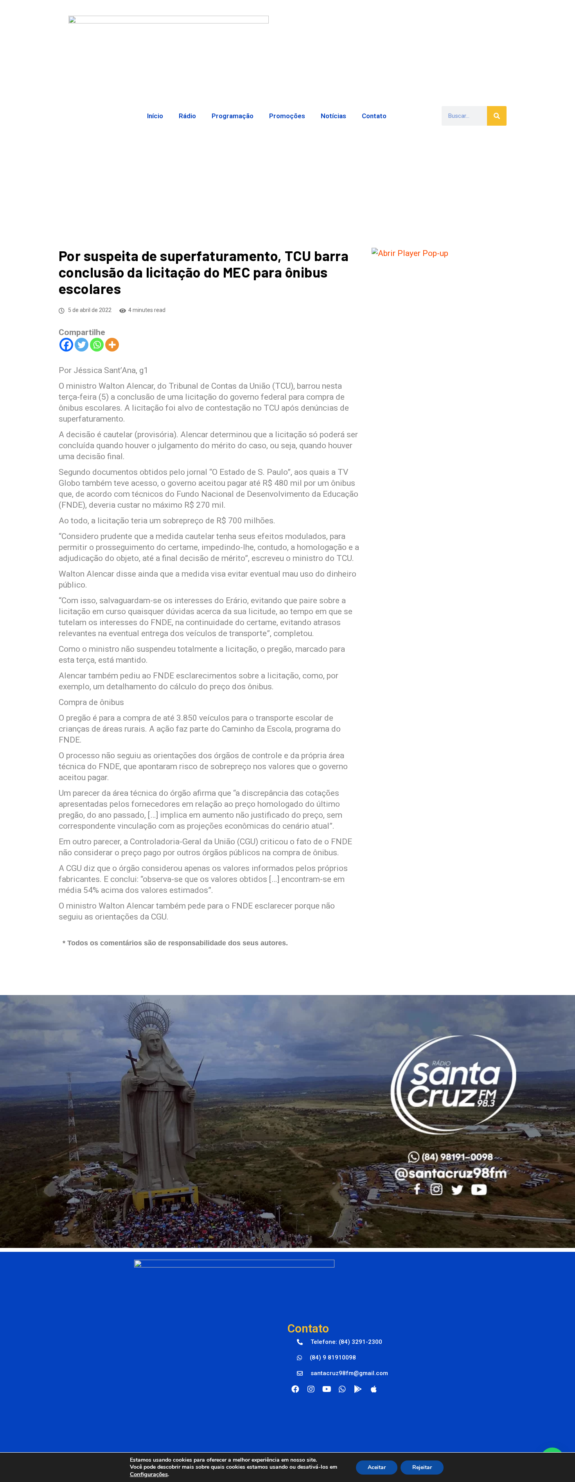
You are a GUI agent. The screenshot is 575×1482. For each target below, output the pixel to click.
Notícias (333, 116)
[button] (340, 1342)
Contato (374, 116)
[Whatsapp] (97, 345)
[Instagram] (311, 1389)
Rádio (187, 116)
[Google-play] (358, 1389)
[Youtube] (326, 1389)
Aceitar (377, 1467)
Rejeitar (422, 1467)
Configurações (149, 1474)
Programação (232, 116)
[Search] (497, 116)
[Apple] (373, 1389)
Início (155, 116)
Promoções (287, 116)
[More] (112, 345)
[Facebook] (66, 345)
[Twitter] (81, 345)
